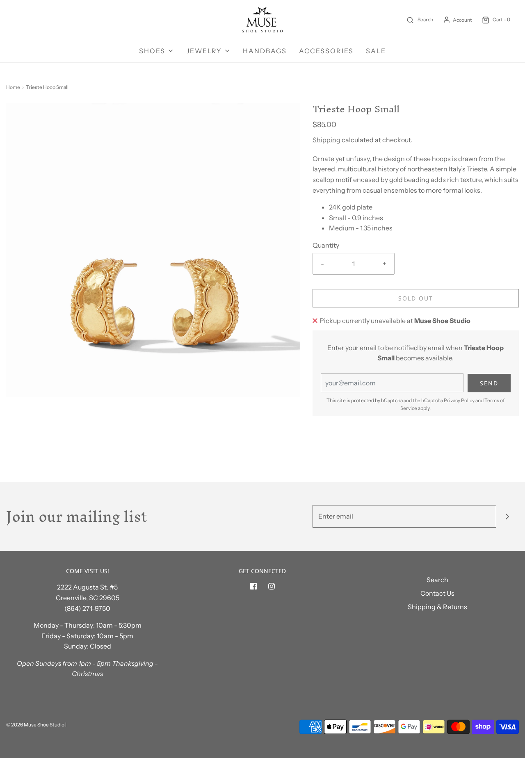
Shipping (326, 140)
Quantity (326, 245)
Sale (376, 51)
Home (13, 87)
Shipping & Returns (437, 607)
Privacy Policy (459, 400)
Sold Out (415, 298)
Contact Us (437, 593)
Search (437, 580)
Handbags (265, 51)
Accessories (326, 51)
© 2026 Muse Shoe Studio (35, 725)
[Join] (507, 516)
